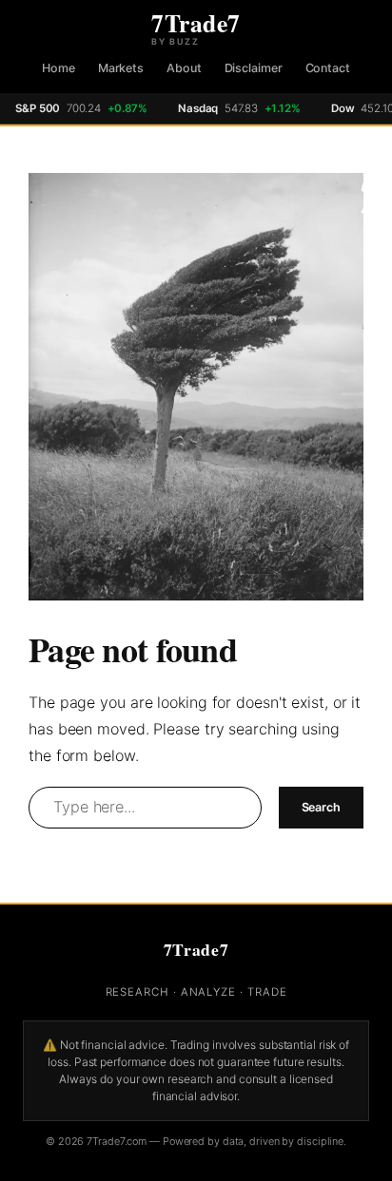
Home (58, 68)
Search (321, 807)
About (184, 68)
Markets (121, 68)
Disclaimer (254, 68)
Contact (327, 68)
